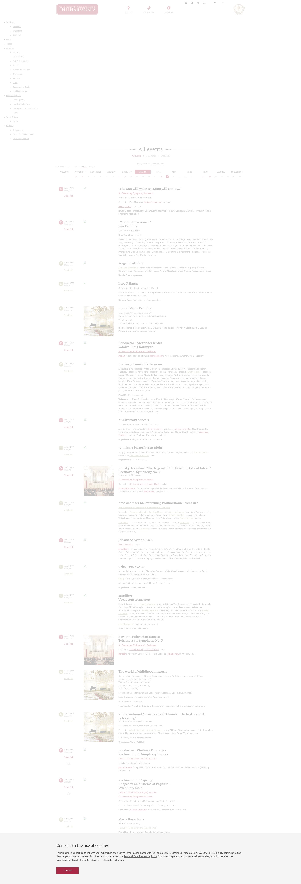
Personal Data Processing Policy (140, 856)
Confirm (67, 870)
